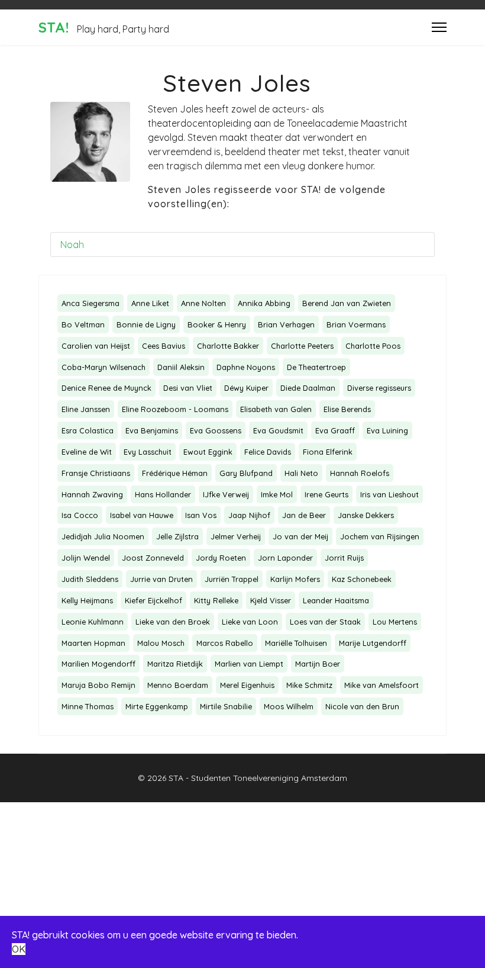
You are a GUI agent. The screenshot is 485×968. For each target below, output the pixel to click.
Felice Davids (267, 451)
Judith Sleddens (90, 579)
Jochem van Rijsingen (379, 536)
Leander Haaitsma (336, 600)
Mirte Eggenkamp (156, 706)
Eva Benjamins (151, 430)
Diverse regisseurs (379, 388)
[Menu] (439, 27)
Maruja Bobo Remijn (98, 685)
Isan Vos (200, 515)
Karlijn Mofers (295, 579)
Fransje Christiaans (96, 473)
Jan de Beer (304, 515)
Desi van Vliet (187, 388)
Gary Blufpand (246, 473)
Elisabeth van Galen (276, 409)
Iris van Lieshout (389, 494)
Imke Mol (277, 494)
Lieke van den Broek (172, 621)
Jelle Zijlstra (177, 536)
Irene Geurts (326, 494)
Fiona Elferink (328, 451)
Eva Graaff (335, 430)
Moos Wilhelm (288, 706)
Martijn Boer (317, 663)
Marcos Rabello (224, 643)
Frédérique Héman (175, 473)
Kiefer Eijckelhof (153, 600)
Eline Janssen (86, 409)
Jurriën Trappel (231, 579)
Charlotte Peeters (302, 345)
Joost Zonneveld (153, 557)
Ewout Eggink (207, 451)
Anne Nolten (203, 303)
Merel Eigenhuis (247, 685)
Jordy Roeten (221, 557)
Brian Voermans (356, 324)
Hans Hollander (163, 494)
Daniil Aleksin (181, 367)
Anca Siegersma (90, 303)
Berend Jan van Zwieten (346, 303)
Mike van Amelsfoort (381, 685)
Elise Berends (347, 409)
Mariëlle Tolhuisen (296, 643)
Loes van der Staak (325, 621)
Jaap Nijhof (249, 515)
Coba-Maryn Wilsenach (104, 367)
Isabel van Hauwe (141, 515)
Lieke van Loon (250, 621)
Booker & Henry (216, 324)
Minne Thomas (88, 706)
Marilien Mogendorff (98, 663)
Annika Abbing (264, 303)
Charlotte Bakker (228, 345)
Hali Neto (301, 473)
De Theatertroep (316, 367)
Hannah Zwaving (92, 494)
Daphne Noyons (245, 367)
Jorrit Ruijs (344, 557)
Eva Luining (387, 430)
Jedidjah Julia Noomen (103, 536)
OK (18, 949)
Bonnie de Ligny (146, 324)
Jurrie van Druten (161, 579)
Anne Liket (150, 303)
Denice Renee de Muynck (106, 388)
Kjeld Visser (270, 600)
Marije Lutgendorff (372, 643)
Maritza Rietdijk (175, 663)
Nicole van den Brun (362, 706)
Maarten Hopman (93, 643)
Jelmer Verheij (236, 536)
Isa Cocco (80, 515)
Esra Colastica (88, 430)
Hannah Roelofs (359, 473)
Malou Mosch (161, 643)
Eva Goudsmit (278, 430)
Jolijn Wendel (86, 557)
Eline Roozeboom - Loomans (175, 409)
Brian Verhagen (286, 324)
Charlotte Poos (372, 345)
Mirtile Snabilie (226, 706)
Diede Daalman (307, 388)
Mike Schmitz (309, 685)
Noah (72, 244)
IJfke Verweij (226, 494)
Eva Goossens (215, 430)
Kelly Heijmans (87, 600)
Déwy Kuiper (246, 388)
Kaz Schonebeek (362, 579)
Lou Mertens (395, 621)
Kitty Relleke (216, 600)
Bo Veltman (83, 324)
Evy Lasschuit (148, 451)
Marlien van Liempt (249, 663)
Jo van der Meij (300, 536)
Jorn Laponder (285, 557)
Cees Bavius (163, 345)
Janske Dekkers (366, 515)
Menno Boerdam (177, 685)
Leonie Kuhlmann (93, 621)
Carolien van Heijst (96, 345)
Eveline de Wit (87, 451)
